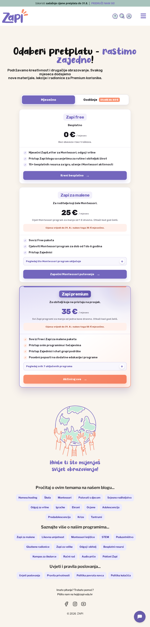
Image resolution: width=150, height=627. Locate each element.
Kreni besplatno (72, 175)
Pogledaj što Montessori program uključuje (53, 261)
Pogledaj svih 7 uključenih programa (49, 366)
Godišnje (100, 100)
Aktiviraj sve (72, 379)
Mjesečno (48, 100)
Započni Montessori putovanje (72, 274)
